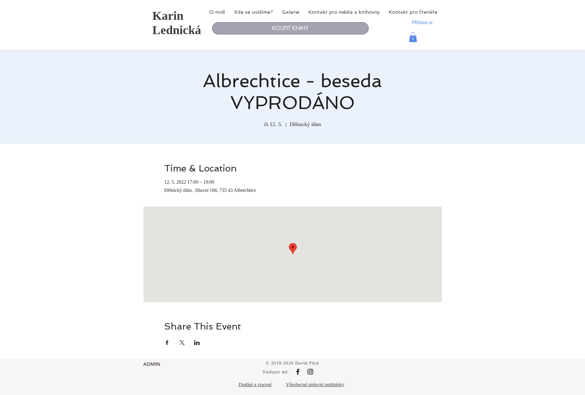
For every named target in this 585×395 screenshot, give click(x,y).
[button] (413, 37)
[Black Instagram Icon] (310, 372)
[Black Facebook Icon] (298, 372)
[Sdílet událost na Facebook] (167, 342)
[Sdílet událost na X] (182, 342)
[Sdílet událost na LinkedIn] (197, 342)
